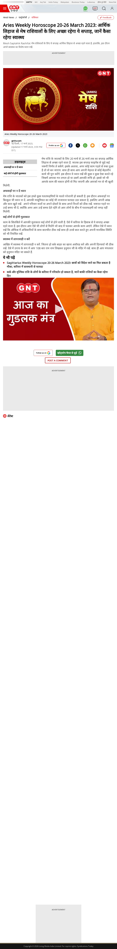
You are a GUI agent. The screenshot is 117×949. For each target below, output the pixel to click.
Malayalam (65, 2)
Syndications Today (85, 946)
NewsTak (112, 2)
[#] (78, 145)
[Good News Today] (14, 10)
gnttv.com (16, 140)
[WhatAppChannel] (86, 9)
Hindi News (8, 17)
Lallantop (91, 2)
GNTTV (29, 2)
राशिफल (35, 17)
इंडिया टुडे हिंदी (102, 2)
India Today (53, 2)
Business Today (78, 2)
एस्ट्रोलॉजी (23, 17)
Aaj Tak (43, 2)
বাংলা (36, 2)
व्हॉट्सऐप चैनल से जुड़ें (67, 353)
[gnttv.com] (6, 142)
